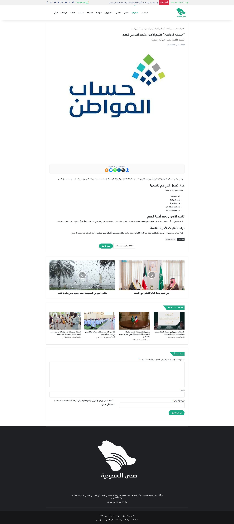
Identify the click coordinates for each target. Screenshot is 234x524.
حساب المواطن (170, 239)
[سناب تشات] (114, 502)
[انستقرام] (117, 502)
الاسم (182, 390)
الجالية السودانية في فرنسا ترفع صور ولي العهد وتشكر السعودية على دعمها (66, 333)
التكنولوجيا (108, 12)
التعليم (72, 12)
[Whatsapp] (115, 170)
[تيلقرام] (111, 502)
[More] (106, 170)
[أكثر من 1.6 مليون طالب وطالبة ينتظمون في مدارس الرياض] (99, 321)
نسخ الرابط (106, 246)
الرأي (56, 12)
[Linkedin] (119, 170)
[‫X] (122, 502)
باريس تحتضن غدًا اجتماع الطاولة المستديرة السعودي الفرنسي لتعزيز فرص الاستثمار (134, 334)
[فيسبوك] (125, 502)
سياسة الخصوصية (131, 520)
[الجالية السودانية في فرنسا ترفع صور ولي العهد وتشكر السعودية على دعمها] (65, 321)
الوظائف (64, 12)
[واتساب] (108, 502)
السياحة (90, 12)
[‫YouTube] (119, 502)
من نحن (99, 520)
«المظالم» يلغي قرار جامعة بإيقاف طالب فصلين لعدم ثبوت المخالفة (170, 333)
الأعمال (118, 12)
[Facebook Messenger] (111, 170)
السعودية (135, 12)
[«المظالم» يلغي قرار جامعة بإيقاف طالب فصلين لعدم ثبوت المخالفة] (169, 321)
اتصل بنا (107, 520)
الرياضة (99, 12)
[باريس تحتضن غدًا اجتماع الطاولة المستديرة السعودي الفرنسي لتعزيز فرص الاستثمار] (134, 321)
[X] (123, 170)
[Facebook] (127, 170)
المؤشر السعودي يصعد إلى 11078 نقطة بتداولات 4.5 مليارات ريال (135, 2)
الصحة (80, 12)
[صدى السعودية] (181, 12)
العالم (126, 12)
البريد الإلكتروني (179, 401)
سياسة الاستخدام (117, 520)
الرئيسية (145, 12)
